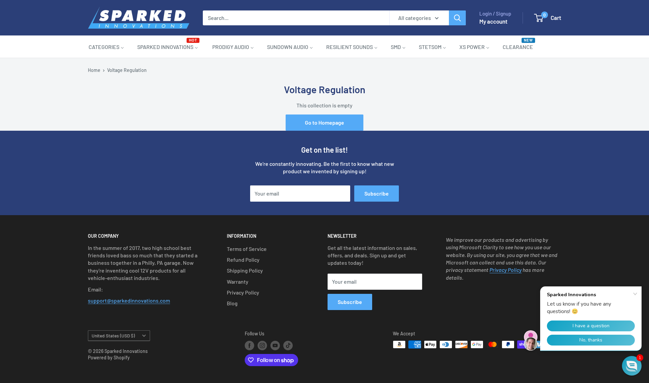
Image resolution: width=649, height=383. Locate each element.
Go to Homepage (324, 122)
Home (94, 70)
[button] (632, 366)
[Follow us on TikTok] (288, 345)
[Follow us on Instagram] (262, 345)
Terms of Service (247, 249)
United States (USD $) (113, 335)
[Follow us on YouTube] (275, 345)
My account (493, 21)
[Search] (457, 17)
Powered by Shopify (109, 357)
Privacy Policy (243, 292)
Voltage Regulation (127, 70)
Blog (232, 303)
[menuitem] (106, 46)
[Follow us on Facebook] (249, 345)
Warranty (237, 281)
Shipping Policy (245, 270)
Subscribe (376, 193)
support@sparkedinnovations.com (129, 300)
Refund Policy (243, 259)
